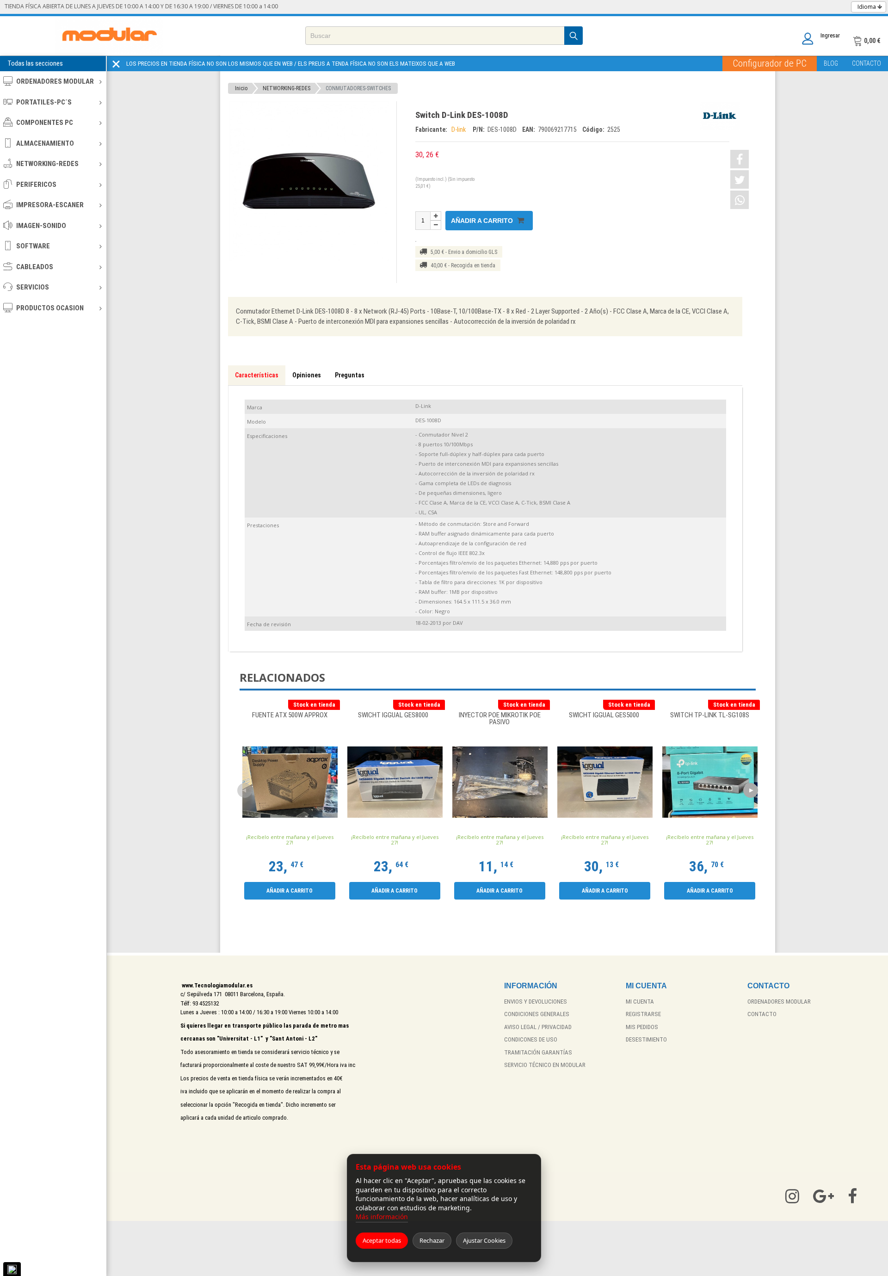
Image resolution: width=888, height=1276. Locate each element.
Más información (382, 1216)
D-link (460, 129)
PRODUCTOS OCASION (50, 308)
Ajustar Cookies (484, 1240)
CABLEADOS (34, 267)
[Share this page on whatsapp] (739, 200)
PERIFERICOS (36, 184)
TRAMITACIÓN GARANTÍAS (538, 1052)
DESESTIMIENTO (646, 1039)
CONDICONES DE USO (530, 1039)
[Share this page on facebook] (739, 159)
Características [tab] (256, 375)
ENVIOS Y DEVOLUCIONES (535, 1001)
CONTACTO (866, 63)
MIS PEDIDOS (642, 1026)
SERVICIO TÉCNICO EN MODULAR (545, 1064)
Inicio (241, 88)
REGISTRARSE (643, 1014)
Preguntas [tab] (349, 375)
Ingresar (830, 35)
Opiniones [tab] (306, 375)
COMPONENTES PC (44, 122)
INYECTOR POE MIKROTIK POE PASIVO (500, 719)
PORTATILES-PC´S (44, 102)
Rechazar (431, 1240)
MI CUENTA (640, 1001)
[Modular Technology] (109, 35)
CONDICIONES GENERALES (536, 1014)
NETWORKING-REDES (47, 164)
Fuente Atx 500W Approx (289, 715)
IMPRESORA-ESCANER (50, 205)
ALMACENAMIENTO (45, 143)
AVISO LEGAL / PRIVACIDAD (538, 1026)
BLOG (831, 63)
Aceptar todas (382, 1240)
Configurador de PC (770, 63)
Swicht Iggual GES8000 (394, 715)
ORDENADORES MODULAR (55, 81)
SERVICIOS (32, 287)
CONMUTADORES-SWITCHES (358, 88)
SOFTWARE (33, 246)
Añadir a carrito (483, 220)
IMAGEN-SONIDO (41, 226)
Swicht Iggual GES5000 (605, 715)
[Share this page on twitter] (739, 179)
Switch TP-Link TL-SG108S (709, 715)
